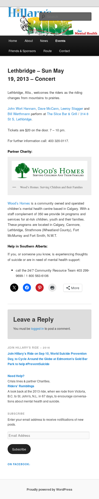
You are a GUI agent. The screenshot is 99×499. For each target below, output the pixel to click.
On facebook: (19, 464)
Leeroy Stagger (72, 108)
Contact (64, 51)
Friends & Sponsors (22, 51)
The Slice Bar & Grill (62, 113)
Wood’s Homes (19, 203)
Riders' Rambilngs (21, 386)
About (29, 40)
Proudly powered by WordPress (49, 489)
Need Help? (16, 375)
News (44, 40)
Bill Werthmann (19, 113)
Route (47, 51)
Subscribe (19, 449)
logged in (37, 328)
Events (60, 40)
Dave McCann (48, 108)
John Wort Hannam (22, 108)
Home (13, 40)
